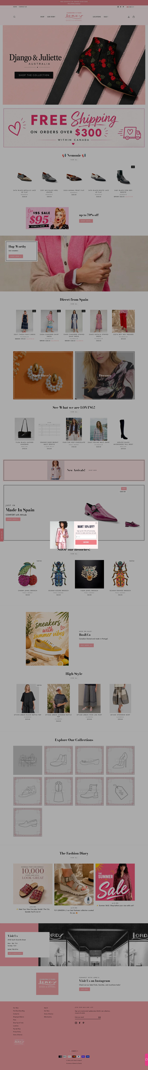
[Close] (96, 523)
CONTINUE (86, 542)
